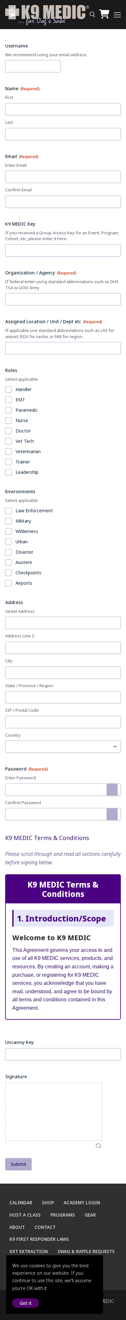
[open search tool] (92, 14)
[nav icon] (117, 14)
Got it (26, 1303)
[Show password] (112, 789)
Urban (22, 541)
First (9, 97)
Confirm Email (18, 190)
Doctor (23, 431)
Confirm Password (23, 802)
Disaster (24, 552)
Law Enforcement (34, 510)
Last (9, 122)
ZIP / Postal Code (22, 710)
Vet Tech (25, 441)
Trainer (23, 462)
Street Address (20, 611)
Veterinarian (28, 451)
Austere (24, 562)
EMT (20, 400)
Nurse (22, 420)
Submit (18, 1164)
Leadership (27, 472)
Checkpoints (28, 573)
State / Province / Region (29, 685)
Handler (24, 389)
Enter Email (15, 165)
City (8, 661)
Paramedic (27, 410)
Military (23, 521)
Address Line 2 (19, 636)
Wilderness (27, 531)
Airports (24, 583)
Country (13, 735)
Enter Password (20, 778)
